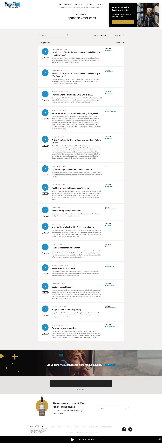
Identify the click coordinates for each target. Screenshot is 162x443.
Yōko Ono (108, 225)
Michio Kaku (109, 93)
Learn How (110, 365)
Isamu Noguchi (110, 285)
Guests (78, 4)
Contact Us (96, 432)
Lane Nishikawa (110, 326)
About (83, 427)
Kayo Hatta (109, 138)
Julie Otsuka (109, 50)
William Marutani (111, 308)
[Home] (12, 5)
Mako (107, 246)
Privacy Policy (80, 432)
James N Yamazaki (111, 111)
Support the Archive (106, 427)
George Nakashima (111, 209)
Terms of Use (88, 432)
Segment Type (116, 35)
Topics (88, 4)
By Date (99, 4)
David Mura (109, 186)
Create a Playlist (93, 427)
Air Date (104, 35)
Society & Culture (81, 14)
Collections (65, 4)
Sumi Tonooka (110, 266)
